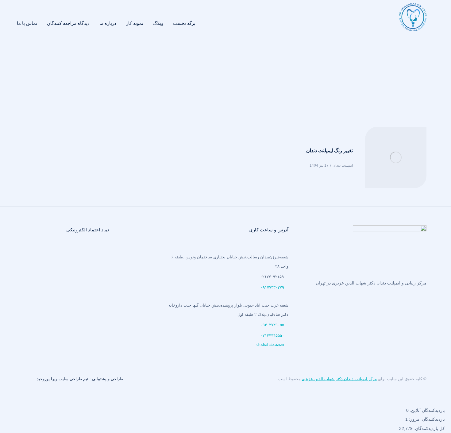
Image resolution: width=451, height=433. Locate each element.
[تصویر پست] (395, 157)
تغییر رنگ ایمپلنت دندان (329, 150)
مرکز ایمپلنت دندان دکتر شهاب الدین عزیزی (339, 379)
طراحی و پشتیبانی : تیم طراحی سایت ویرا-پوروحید (80, 379)
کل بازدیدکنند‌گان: (429, 428)
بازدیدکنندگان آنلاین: (427, 410)
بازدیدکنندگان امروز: (426, 419)
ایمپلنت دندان (343, 165)
